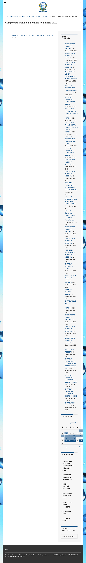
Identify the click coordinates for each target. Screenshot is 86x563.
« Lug (66, 447)
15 (81, 436)
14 (77, 436)
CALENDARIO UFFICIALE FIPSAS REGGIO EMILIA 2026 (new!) (68, 465)
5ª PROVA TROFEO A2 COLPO (69, 266)
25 (66, 441)
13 (74, 436)
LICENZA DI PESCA (67, 513)
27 (74, 441)
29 (81, 441)
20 (74, 438)
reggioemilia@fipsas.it (17, 556)
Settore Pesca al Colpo (27, 16)
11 (66, 436)
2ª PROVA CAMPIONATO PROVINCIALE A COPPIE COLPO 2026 (70, 363)
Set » (81, 447)
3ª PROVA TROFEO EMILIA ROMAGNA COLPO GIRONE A (70, 201)
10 (63, 436)
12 (70, 436)
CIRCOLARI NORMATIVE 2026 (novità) (67, 477)
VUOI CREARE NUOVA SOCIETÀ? (68, 505)
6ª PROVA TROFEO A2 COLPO (69, 292)
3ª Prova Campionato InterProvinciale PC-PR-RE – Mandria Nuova (70, 215)
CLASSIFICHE (14, 16)
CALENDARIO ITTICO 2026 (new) (67, 495)
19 (70, 438)
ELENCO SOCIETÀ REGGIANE (66, 486)
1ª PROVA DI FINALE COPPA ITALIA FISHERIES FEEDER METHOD (71, 113)
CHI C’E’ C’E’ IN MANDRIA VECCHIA (70, 46)
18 (66, 438)
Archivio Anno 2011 (42, 16)
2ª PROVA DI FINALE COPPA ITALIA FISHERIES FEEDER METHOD (71, 127)
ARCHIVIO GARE (66, 520)
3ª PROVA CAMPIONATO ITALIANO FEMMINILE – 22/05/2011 (32, 35)
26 (70, 441)
